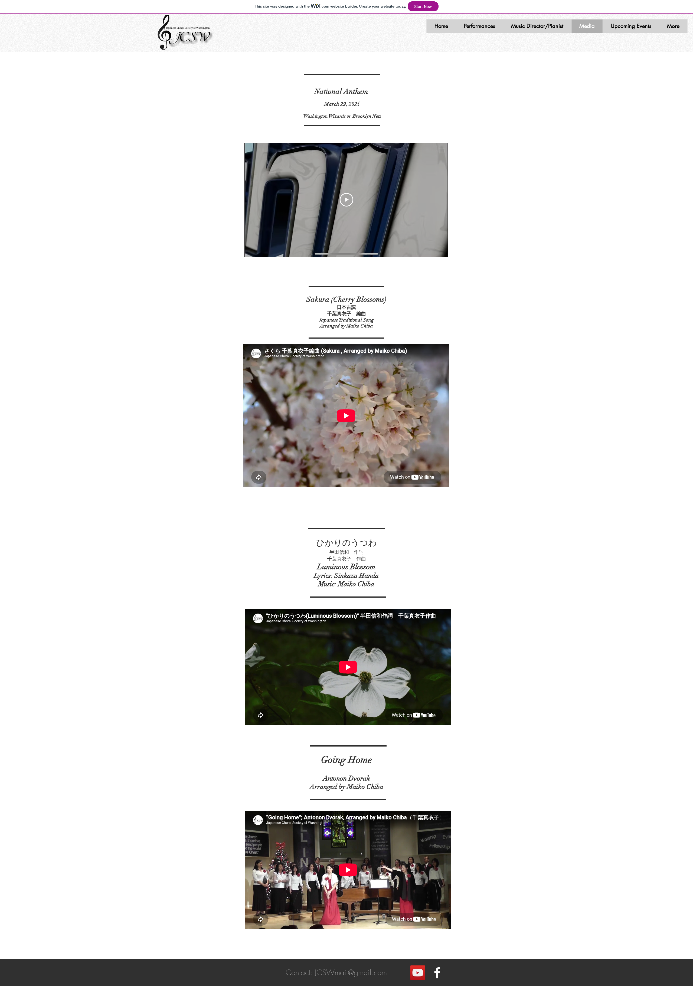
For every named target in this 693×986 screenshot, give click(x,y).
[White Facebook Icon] (437, 972)
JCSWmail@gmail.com (349, 972)
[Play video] (346, 200)
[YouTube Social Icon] (417, 972)
